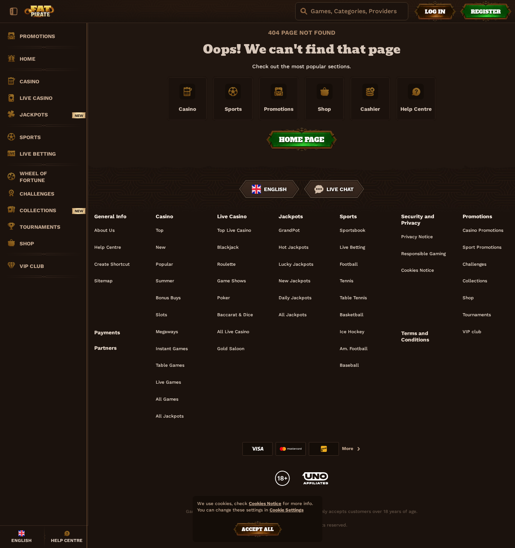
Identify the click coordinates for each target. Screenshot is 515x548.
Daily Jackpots (295, 297)
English (275, 189)
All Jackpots (170, 416)
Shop (468, 297)
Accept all (258, 530)
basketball (351, 314)
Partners (105, 348)
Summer (165, 280)
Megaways (167, 331)
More (347, 448)
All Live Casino (233, 331)
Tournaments (477, 314)
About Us (104, 230)
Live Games (168, 382)
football (349, 264)
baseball (349, 365)
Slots (161, 314)
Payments (107, 332)
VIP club (472, 331)
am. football (354, 348)
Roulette (226, 264)
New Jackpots (294, 280)
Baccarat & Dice (235, 314)
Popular (164, 264)
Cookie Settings (286, 510)
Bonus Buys (168, 297)
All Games (167, 399)
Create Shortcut (112, 264)
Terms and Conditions (415, 336)
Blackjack (228, 247)
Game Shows (231, 280)
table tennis (353, 297)
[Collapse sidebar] (13, 11)
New (161, 247)
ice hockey (352, 331)
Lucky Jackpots (296, 264)
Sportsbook (352, 230)
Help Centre (107, 247)
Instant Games (172, 348)
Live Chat (340, 189)
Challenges (474, 264)
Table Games (170, 365)
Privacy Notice (417, 236)
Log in (435, 11)
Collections (475, 280)
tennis (346, 280)
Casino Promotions (483, 230)
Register (486, 11)
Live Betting (352, 247)
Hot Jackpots (293, 247)
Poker (223, 297)
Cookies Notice (417, 270)
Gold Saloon (230, 348)
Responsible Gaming (423, 253)
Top (160, 230)
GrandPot (289, 230)
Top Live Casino (234, 230)
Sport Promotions (482, 247)
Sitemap (103, 280)
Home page (301, 139)
